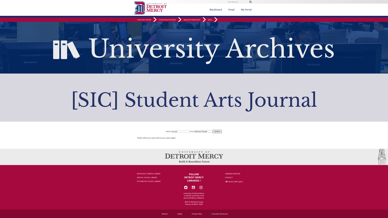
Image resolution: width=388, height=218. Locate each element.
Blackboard (216, 9)
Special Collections (192, 19)
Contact (229, 178)
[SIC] (210, 19)
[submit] (251, 1)
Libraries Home (144, 19)
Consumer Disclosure (219, 214)
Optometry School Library (149, 181)
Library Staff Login (235, 181)
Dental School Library (147, 178)
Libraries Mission (232, 174)
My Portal (246, 9)
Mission (165, 214)
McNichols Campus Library (148, 174)
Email (231, 9)
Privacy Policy (197, 214)
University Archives (167, 19)
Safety (179, 214)
